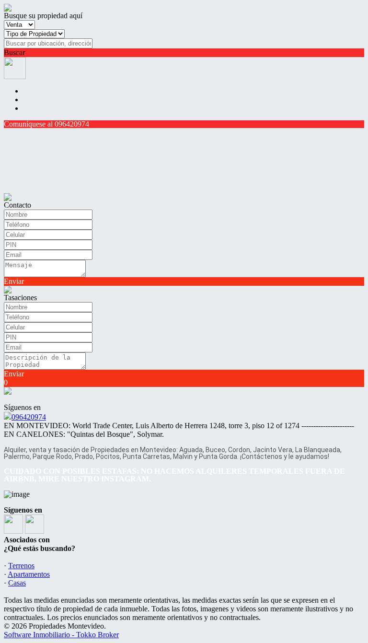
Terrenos (21, 565)
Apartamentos (29, 574)
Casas (17, 583)
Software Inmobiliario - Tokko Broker (61, 635)
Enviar (14, 281)
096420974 (29, 417)
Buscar (14, 52)
